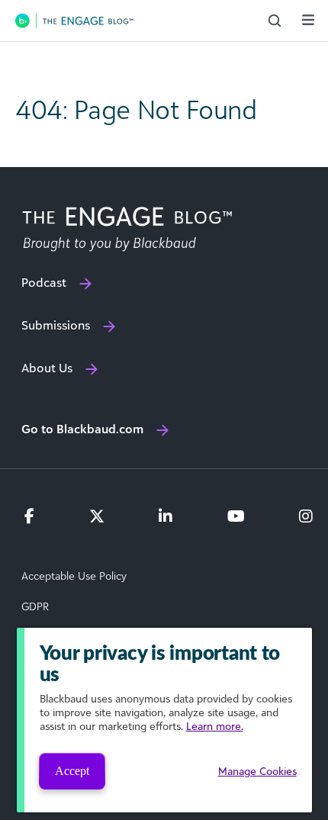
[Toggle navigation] (308, 20)
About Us (46, 367)
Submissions (55, 325)
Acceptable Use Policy (74, 576)
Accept (72, 770)
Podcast (43, 282)
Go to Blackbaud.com (82, 428)
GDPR (35, 606)
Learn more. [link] (214, 725)
